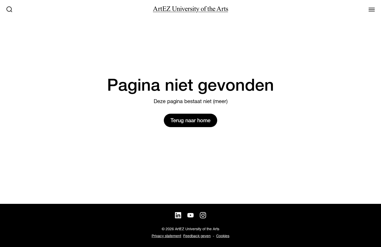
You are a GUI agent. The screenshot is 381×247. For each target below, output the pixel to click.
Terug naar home (190, 120)
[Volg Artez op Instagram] (203, 215)
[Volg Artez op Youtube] (190, 215)
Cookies (222, 236)
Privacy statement (166, 236)
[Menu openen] (372, 9)
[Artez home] (190, 9)
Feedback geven (197, 236)
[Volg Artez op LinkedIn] (178, 215)
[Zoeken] (9, 9)
